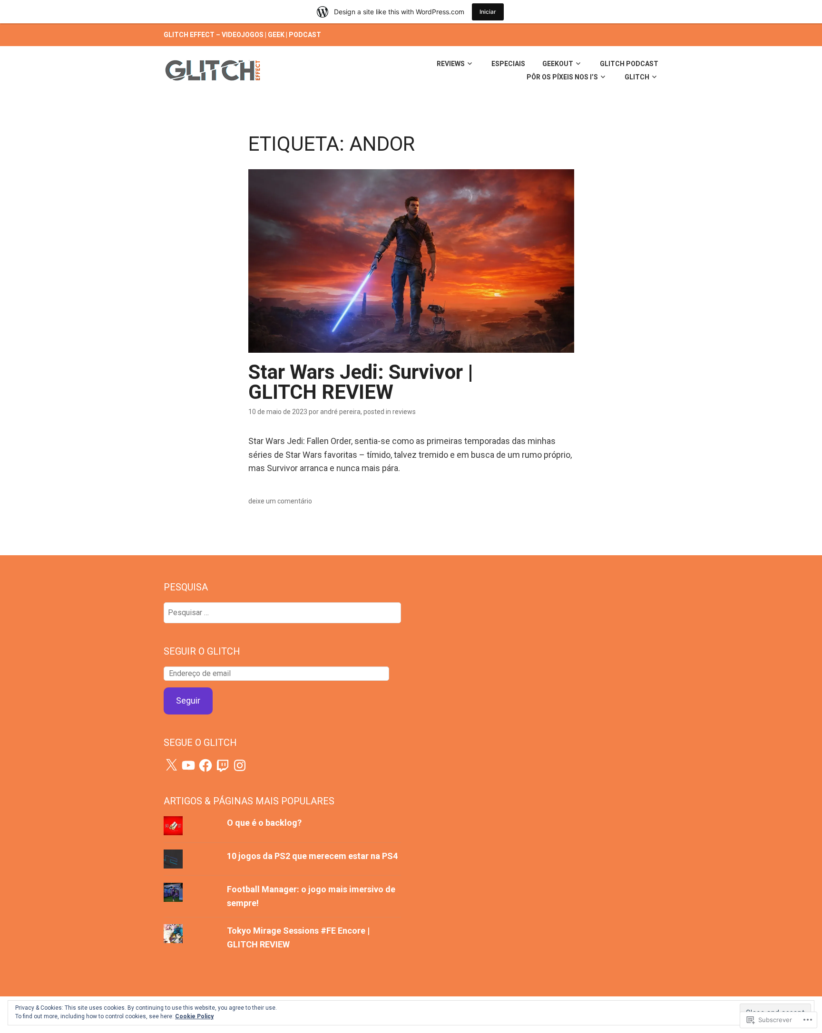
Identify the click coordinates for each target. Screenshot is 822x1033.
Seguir (188, 700)
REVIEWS (451, 64)
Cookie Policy (194, 1016)
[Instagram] (239, 765)
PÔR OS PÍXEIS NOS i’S (562, 77)
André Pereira (340, 411)
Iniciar (488, 11)
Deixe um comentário (280, 501)
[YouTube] (188, 765)
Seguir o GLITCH (202, 651)
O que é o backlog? (264, 823)
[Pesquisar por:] (282, 612)
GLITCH (637, 77)
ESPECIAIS (508, 64)
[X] (171, 765)
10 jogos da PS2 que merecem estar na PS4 (312, 856)
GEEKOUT (557, 64)
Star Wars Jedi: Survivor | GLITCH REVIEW (360, 382)
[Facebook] (205, 765)
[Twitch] (222, 765)
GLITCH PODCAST (629, 64)
